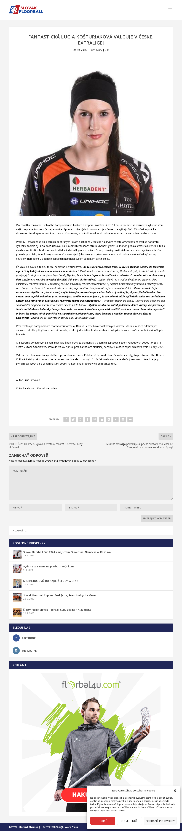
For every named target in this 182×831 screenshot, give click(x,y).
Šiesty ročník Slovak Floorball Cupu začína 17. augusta (57, 609)
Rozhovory (96, 49)
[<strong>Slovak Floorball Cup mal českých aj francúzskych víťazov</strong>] (17, 597)
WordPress (71, 827)
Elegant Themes (28, 827)
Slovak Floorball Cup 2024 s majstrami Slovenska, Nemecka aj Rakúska (67, 552)
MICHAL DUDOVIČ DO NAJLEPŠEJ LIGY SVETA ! (50, 581)
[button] (175, 790)
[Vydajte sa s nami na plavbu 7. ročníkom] (17, 568)
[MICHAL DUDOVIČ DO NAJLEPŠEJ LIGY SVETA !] (17, 583)
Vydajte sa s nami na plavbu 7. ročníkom (48, 566)
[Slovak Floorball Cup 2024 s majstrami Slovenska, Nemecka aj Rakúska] (17, 554)
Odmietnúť (129, 821)
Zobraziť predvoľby (160, 821)
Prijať (103, 821)
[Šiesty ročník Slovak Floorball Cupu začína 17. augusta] (17, 612)
